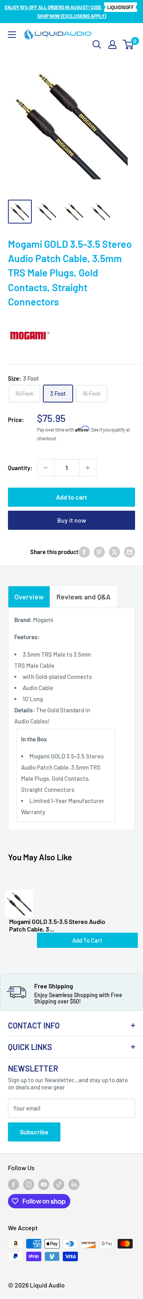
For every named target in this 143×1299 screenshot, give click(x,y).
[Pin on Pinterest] (99, 552)
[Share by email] (129, 552)
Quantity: (20, 467)
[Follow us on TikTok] (58, 1184)
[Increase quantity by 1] (87, 467)
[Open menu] (12, 34)
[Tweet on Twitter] (114, 552)
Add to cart (71, 497)
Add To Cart (87, 940)
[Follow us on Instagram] (28, 1184)
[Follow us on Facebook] (13, 1184)
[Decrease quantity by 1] (45, 467)
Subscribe (34, 1132)
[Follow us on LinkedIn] (73, 1184)
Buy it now (71, 520)
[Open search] (97, 44)
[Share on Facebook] (84, 552)
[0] (128, 44)
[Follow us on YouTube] (43, 1184)
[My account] (112, 44)
